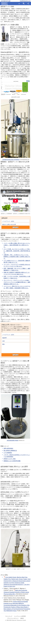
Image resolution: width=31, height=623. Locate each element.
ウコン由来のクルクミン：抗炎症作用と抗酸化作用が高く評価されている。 (17, 261)
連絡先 (22, 618)
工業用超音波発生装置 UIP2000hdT (11, 159)
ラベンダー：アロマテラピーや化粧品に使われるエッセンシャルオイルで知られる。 (17, 265)
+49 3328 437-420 (5, 1)
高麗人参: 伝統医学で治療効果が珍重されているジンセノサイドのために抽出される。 (16, 273)
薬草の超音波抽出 (8, 448)
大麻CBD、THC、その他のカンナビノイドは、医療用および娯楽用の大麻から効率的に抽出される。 (17, 256)
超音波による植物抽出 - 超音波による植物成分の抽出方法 (15, 213)
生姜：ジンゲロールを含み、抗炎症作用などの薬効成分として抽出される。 (17, 277)
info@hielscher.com (25, 1)
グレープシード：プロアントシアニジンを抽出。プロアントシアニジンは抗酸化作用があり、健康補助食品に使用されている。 (17, 282)
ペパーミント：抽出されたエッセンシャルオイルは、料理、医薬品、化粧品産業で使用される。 (17, 287)
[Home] (4, 3)
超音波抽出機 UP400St (12, 440)
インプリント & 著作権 (20, 616)
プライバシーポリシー (13, 618)
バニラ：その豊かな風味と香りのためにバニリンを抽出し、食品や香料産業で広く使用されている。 (17, 245)
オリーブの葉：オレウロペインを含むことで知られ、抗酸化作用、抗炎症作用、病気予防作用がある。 (17, 250)
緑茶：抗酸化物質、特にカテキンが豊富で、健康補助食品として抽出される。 (17, 269)
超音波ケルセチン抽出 (10, 459)
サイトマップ (8, 616)
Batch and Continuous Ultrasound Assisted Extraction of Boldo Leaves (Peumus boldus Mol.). (16, 592)
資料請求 (15, 227)
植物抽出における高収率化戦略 (12, 461)
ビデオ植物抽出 (8, 452)
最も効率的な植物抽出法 (10, 450)
